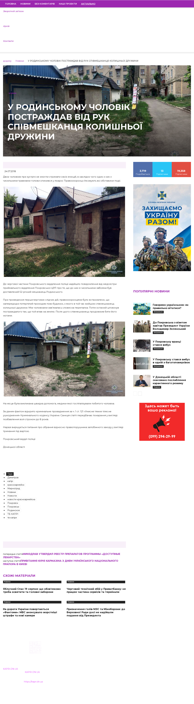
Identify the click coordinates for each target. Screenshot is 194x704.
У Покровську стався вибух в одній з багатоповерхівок (171, 361)
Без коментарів (45, 3)
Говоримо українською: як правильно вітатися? (170, 306)
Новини (25, 3)
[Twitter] (183, 3)
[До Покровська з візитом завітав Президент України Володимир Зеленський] (142, 326)
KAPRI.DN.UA (10, 669)
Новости (12, 495)
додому (7, 61)
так (143, 163)
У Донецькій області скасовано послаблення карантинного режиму (169, 380)
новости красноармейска (21, 499)
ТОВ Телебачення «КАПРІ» (83, 660)
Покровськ (13, 506)
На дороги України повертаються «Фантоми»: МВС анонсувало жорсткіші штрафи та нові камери (30, 612)
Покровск (12, 503)
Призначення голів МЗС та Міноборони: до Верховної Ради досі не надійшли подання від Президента (96, 612)
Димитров (12, 477)
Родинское (13, 510)
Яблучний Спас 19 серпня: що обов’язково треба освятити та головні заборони (32, 591)
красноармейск (15, 484)
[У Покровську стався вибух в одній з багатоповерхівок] (142, 363)
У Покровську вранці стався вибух (167, 343)
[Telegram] (178, 3)
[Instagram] (173, 3)
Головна (10, 3)
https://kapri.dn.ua (33, 681)
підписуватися (181, 163)
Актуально (158, 312)
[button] (187, 4)
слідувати (162, 163)
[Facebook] (168, 3)
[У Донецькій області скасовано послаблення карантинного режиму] (142, 381)
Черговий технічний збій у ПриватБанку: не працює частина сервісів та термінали (96, 591)
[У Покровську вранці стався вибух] (142, 345)
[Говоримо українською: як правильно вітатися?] (142, 309)
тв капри (12, 517)
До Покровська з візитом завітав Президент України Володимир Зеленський (171, 325)
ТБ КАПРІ (12, 514)
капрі (10, 481)
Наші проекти (68, 3)
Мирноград (13, 488)
